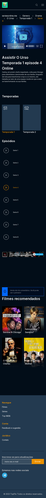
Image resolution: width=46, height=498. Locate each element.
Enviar (38, 461)
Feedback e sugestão (11, 428)
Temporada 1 (25, 18)
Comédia (29, 356)
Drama (38, 15)
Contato (5, 440)
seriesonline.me (9, 15)
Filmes (4, 407)
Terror (12, 327)
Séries (4, 411)
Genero (26, 15)
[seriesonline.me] (5, 5)
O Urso (10, 18)
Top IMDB (6, 416)
